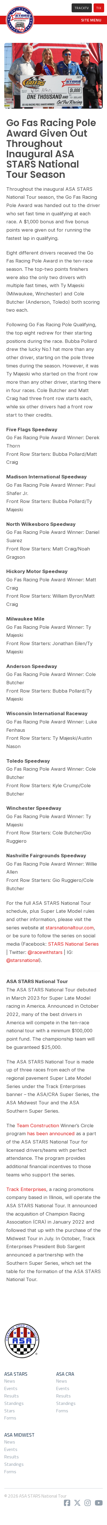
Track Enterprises (26, 1189)
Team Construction (38, 1125)
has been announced (51, 1133)
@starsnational (22, 960)
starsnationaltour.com (70, 927)
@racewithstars (45, 952)
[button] (91, 20)
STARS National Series (73, 944)
